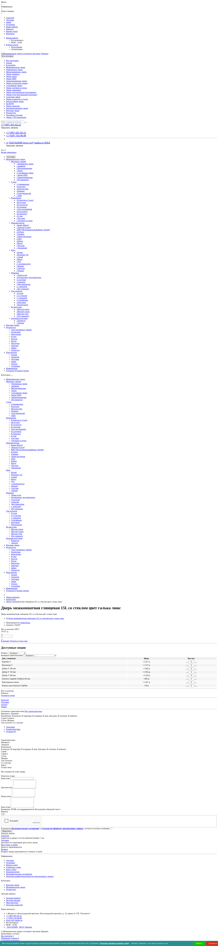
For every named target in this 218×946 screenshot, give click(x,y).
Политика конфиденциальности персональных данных (30, 876)
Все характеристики (33, 711)
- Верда (19, 243)
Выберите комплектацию (12, 655)
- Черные (20, 266)
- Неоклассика (22, 189)
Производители (13, 872)
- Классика (20, 186)
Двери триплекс (13, 106)
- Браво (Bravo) (22, 225)
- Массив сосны (23, 311)
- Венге (19, 259)
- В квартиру (21, 214)
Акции (9, 63)
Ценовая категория (19, 318)
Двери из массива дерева (17, 83)
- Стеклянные (22, 300)
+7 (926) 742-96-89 (16, 135)
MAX (47, 142)
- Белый (19, 252)
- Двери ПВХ (22, 175)
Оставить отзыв (8, 695)
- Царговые (21, 302)
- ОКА (19, 239)
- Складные (21, 280)
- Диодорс (20, 246)
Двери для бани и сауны (16, 88)
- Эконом (20, 323)
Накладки (15, 343)
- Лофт (19, 196)
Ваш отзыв (5, 807)
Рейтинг (4, 812)
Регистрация (16, 47)
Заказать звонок (9, 127)
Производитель (17, 223)
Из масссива (16, 307)
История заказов (13, 900)
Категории (11, 157)
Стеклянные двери (14, 85)
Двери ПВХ (11, 79)
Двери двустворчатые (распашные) (21, 92)
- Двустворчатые (23, 284)
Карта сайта (11, 869)
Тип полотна (16, 291)
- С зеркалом (21, 286)
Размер (4, 653)
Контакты (10, 34)
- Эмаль (19, 171)
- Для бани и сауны (24, 221)
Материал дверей (18, 161)
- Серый (19, 257)
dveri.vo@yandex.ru (33, 142)
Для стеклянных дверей (21, 330)
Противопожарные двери (17, 108)
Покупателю (11, 352)
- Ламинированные (24, 177)
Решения (15, 273)
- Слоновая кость (23, 264)
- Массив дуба (22, 314)
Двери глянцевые (13, 90)
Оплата (14, 364)
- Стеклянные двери (24, 173)
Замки (13, 348)
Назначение (16, 198)
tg (7, 142)
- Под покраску (22, 289)
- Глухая (19, 293)
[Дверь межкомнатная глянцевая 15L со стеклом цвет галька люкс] (35, 618)
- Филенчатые (22, 305)
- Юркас (19, 241)
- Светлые (20, 268)
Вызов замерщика (8, 152)
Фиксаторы (16, 334)
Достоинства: (7, 787)
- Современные (22, 184)
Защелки (15, 346)
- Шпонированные (24, 168)
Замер (8, 22)
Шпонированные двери (16, 72)
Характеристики (13, 729)
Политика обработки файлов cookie (114, 943)
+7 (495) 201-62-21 (16, 132)
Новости (9, 29)
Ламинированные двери (16, 81)
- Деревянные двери (24, 164)
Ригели (14, 339)
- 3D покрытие (22, 180)
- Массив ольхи (22, 309)
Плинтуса (15, 350)
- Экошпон (20, 166)
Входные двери (12, 110)
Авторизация (16, 49)
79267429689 (15, 142)
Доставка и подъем (14, 115)
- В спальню (21, 207)
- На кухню (21, 202)
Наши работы (12, 27)
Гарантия (10, 18)
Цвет (13, 250)
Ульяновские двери (14, 70)
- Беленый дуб (22, 255)
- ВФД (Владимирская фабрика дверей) (33, 230)
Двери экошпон (13, 74)
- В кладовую (22, 211)
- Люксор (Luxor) (23, 227)
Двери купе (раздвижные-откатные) (21, 95)
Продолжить (6, 831)
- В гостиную (22, 205)
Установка (10, 24)
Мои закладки (12, 903)
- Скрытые (20, 282)
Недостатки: (6, 796)
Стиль (13, 182)
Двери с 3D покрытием (16, 117)
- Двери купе (21, 275)
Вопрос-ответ (12, 31)
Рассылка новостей (14, 905)
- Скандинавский (23, 193)
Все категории (12, 60)
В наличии (10, 65)
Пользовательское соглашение (19, 874)
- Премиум (20, 321)
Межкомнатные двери (15, 67)
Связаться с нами (13, 867)
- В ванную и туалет (25, 200)
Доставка (10, 20)
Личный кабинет (13, 898)
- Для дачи (20, 218)
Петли (14, 341)
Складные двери (13, 97)
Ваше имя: (5, 778)
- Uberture (20, 234)
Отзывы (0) (11, 731)
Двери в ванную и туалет (17, 99)
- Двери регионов (23, 236)
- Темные (20, 271)
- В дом (19, 216)
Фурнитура (11, 113)
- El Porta (20, 232)
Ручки (13, 336)
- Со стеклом (21, 296)
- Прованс (20, 191)
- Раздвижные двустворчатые (28, 277)
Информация (11, 368)
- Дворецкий (21, 248)
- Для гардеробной (24, 209)
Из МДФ (10, 104)
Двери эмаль (11, 76)
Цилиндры (15, 332)
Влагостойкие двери (15, 101)
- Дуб (18, 261)
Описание (10, 727)
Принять (199, 943)
